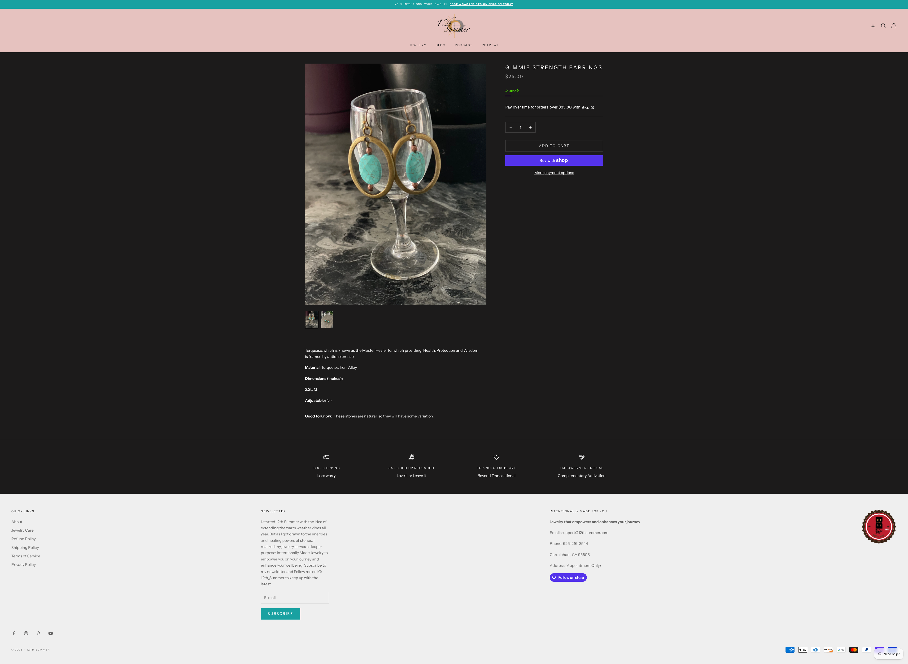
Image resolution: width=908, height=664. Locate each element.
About (16, 521)
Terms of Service (25, 556)
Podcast (463, 45)
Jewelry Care (22, 530)
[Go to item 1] (311, 319)
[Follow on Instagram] (26, 633)
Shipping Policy (25, 547)
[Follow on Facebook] (13, 633)
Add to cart (554, 145)
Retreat (490, 45)
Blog (440, 45)
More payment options (554, 172)
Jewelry (417, 45)
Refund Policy (23, 538)
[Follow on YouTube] (50, 633)
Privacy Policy (23, 564)
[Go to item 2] (326, 319)
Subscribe (280, 613)
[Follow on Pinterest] (38, 633)
